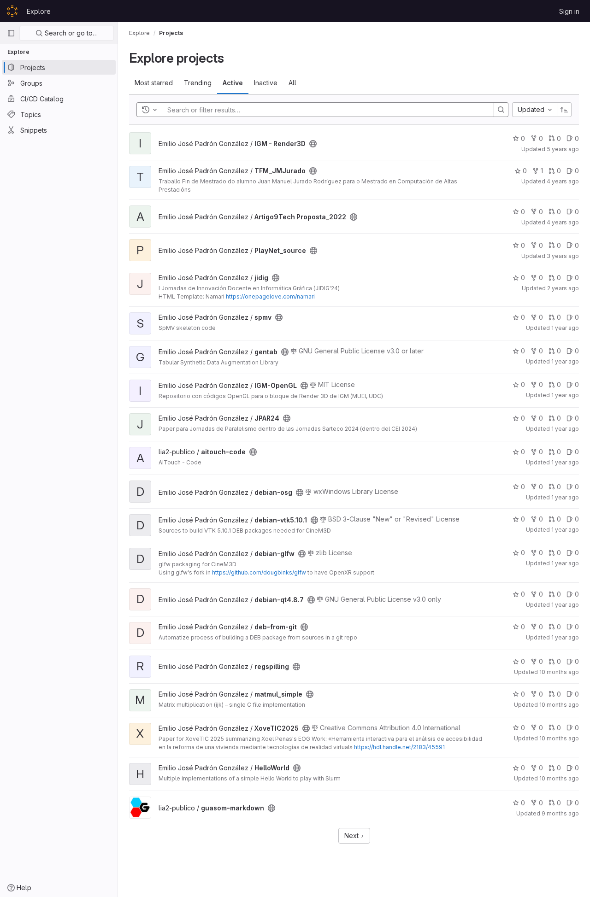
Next (352, 835)
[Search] (501, 109)
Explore (39, 11)
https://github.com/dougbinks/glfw (259, 572)
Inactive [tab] (265, 83)
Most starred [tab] (154, 83)
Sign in (569, 11)
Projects (171, 32)
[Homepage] (12, 11)
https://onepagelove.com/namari (270, 296)
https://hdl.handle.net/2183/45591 (399, 747)
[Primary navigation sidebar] (11, 33)
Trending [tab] (198, 83)
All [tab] (292, 83)
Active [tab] (233, 83)
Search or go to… (70, 33)
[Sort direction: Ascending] (564, 109)
